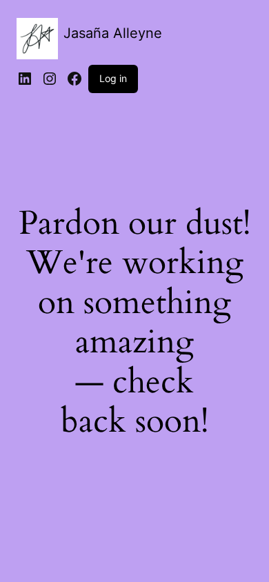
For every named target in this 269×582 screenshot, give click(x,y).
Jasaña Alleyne (112, 33)
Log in (113, 78)
